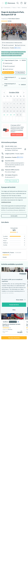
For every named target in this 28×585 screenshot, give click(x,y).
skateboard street (6, 202)
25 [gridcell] (23, 111)
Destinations (7, 7)
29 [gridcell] (14, 114)
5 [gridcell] (4, 103)
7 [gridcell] (10, 103)
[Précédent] (4, 92)
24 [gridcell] (20, 111)
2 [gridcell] (17, 100)
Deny (14, 309)
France (14, 7)
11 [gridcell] (23, 103)
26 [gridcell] (4, 114)
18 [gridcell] (23, 107)
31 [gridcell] (20, 114)
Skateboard (25, 7)
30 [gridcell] (17, 114)
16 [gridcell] (17, 107)
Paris (19, 7)
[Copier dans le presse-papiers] (25, 149)
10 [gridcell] (20, 103)
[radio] (14, 66)
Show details (19, 299)
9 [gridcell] (17, 103)
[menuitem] (25, 3)
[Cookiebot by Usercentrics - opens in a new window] (19, 274)
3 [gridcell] (20, 100)
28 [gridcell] (11, 114)
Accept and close (14, 304)
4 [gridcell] (23, 100)
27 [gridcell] (7, 114)
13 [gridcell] (7, 107)
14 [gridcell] (11, 107)
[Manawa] (10, 3)
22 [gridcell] (14, 111)
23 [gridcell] (17, 111)
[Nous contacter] (21, 3)
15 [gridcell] (14, 107)
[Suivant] (23, 92)
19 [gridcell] (4, 111)
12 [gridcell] (4, 107)
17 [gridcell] (20, 107)
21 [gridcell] (11, 111)
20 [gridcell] (7, 111)
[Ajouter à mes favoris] (25, 24)
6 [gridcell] (7, 103)
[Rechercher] (17, 3)
